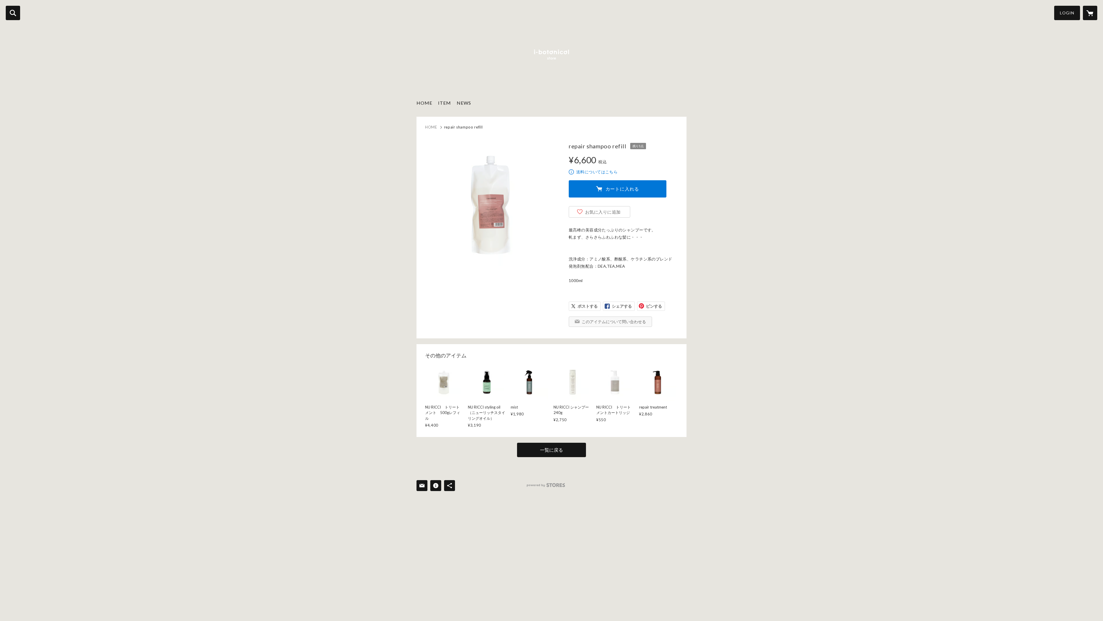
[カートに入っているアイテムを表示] (1090, 13)
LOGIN (1067, 12)
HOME (424, 103)
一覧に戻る (551, 450)
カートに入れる (622, 188)
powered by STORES (546, 485)
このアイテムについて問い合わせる (614, 321)
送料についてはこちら (597, 171)
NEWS (464, 103)
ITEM (444, 103)
